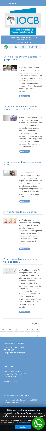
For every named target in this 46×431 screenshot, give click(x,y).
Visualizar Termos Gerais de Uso (31, 422)
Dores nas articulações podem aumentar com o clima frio (20, 108)
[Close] (44, 415)
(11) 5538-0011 (32, 47)
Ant (10, 330)
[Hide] (42, 415)
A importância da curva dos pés (20, 212)
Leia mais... (24, 96)
